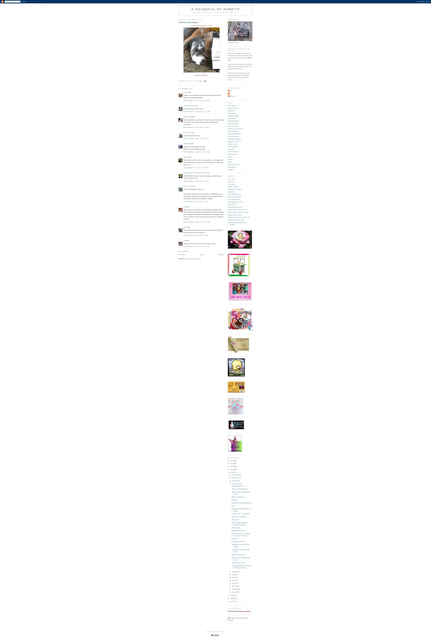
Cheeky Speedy (232, 154)
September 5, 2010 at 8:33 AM (196, 138)
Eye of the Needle (233, 136)
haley (185, 227)
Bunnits (230, 159)
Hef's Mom (187, 143)
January (234, 592)
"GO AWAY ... (235, 539)
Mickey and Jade (233, 126)
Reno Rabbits (232, 113)
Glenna (186, 157)
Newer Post (181, 254)
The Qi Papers (232, 106)
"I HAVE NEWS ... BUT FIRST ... (241, 514)
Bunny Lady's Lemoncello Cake (237, 210)
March (234, 586)
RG (229, 93)
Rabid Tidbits (232, 118)
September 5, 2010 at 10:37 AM (197, 152)
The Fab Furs (187, 117)
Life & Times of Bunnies (235, 129)
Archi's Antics (232, 167)
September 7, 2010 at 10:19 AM (197, 246)
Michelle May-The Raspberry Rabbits (195, 173)
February (235, 589)
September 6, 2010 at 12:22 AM (197, 222)
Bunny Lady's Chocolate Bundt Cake (239, 217)
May (233, 580)
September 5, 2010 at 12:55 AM (197, 112)
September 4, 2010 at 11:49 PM (197, 100)
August (234, 571)
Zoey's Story (231, 179)
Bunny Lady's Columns (235, 215)
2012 (232, 466)
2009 (232, 595)
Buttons (230, 157)
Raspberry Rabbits (233, 116)
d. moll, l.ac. (187, 132)
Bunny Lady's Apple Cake (236, 220)
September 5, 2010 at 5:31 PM (196, 181)
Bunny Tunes (232, 204)
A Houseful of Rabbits (215, 9)
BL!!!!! (233, 506)
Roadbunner (231, 111)
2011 (232, 469)
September (235, 484)
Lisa (185, 240)
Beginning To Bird (233, 164)
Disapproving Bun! (234, 141)
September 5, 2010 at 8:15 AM (196, 127)
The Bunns (231, 96)
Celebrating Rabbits (234, 199)
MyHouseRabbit (233, 123)
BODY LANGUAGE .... (238, 497)
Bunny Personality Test (235, 207)
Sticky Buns (231, 184)
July (233, 574)
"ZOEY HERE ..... (236, 528)
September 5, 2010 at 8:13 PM (196, 201)
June (233, 577)
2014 (232, 460)
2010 (232, 472)
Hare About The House (235, 197)
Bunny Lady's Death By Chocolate (238, 212)
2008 (232, 598)
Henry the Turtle (233, 131)
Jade (185, 207)
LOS (229, 91)
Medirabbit (231, 192)
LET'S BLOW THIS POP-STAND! (241, 503)
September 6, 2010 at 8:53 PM (196, 235)
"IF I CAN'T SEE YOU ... (238, 563)
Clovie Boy (231, 149)
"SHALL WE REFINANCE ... (240, 489)
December (235, 475)
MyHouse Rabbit (233, 187)
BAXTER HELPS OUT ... (239, 541)
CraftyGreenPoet (233, 146)
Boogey (230, 162)
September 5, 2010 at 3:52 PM (196, 168)
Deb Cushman (188, 186)
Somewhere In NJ (233, 108)
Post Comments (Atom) (194, 259)
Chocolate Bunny (233, 151)
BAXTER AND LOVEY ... (239, 531)
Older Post (221, 254)
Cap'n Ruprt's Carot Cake (235, 202)
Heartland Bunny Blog (235, 134)
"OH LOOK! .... (235, 520)
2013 (232, 463)
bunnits (186, 92)
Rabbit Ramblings (233, 121)
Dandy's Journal (232, 144)
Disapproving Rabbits (234, 139)
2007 (232, 601)
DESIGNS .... (235, 500)
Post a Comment (183, 251)
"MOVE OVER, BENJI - (238, 555)
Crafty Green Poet (189, 105)
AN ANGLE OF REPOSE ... (239, 517)
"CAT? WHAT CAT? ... (238, 486)
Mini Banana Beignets (235, 189)
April (233, 583)
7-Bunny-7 (231, 169)
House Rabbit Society (234, 194)
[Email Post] (205, 81)
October (234, 481)
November (235, 478)
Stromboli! (231, 181)
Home (201, 254)
